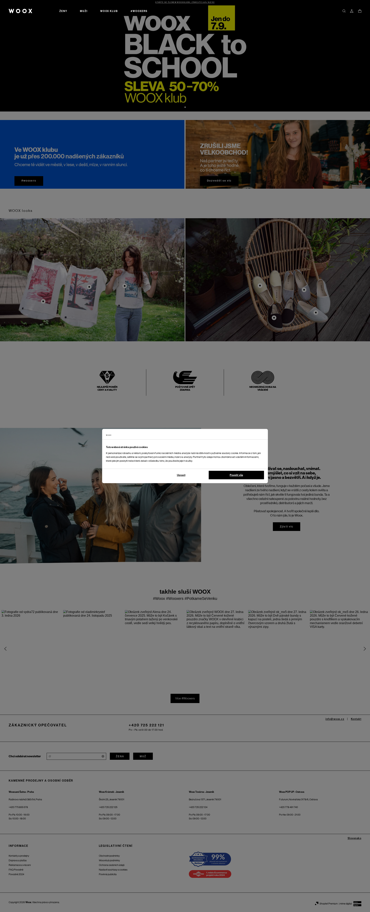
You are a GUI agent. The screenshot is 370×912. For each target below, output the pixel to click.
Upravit (181, 475)
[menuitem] (63, 11)
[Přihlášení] (351, 11)
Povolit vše (236, 475)
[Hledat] (344, 11)
